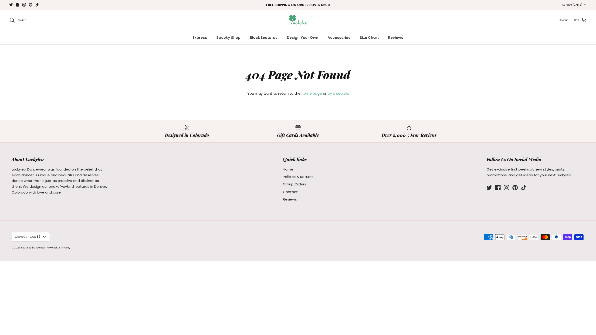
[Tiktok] (37, 5)
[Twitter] (11, 5)
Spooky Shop (228, 37)
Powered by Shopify (58, 247)
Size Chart (369, 37)
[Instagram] (24, 5)
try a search (337, 93)
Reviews (395, 37)
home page (311, 93)
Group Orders (294, 184)
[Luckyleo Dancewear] (298, 20)
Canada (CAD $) (572, 5)
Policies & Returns (298, 176)
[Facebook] (17, 5)
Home (288, 169)
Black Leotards (264, 37)
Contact (290, 191)
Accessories (339, 37)
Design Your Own (302, 37)
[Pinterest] (30, 5)
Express (200, 37)
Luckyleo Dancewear (33, 247)
